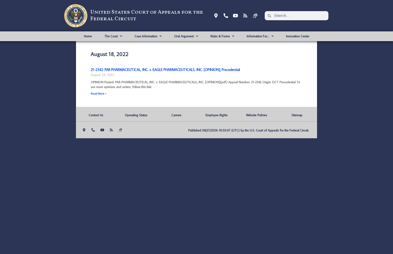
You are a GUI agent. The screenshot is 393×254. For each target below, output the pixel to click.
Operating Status (136, 115)
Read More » (98, 93)
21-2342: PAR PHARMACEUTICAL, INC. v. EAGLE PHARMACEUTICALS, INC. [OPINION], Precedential (165, 69)
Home (88, 36)
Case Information (146, 36)
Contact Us (96, 115)
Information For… (258, 36)
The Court (111, 36)
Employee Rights (217, 115)
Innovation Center (297, 36)
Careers (176, 115)
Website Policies (256, 115)
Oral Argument (184, 36)
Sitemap (297, 115)
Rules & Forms (220, 36)
